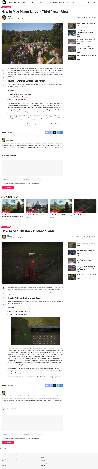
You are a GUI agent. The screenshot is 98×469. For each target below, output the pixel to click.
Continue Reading (5, 449)
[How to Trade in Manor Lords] (85, 206)
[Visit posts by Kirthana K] (4, 17)
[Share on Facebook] (82, 17)
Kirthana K (9, 16)
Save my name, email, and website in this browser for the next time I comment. (21, 183)
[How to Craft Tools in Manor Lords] (37, 206)
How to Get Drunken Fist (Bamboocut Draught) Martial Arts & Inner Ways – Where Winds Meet (86, 48)
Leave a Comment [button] (8, 410)
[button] (89, 2)
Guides (78, 25)
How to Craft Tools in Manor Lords (19, 97)
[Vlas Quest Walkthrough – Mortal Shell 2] (72, 57)
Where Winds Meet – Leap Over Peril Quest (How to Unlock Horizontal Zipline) (86, 32)
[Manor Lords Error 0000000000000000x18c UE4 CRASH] (13, 206)
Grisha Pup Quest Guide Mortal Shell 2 (86, 23)
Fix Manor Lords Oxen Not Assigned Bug (61, 215)
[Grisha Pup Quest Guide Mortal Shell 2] (72, 26)
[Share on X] (84, 17)
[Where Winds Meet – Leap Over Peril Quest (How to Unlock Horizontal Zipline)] (72, 33)
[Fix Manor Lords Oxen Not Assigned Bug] (61, 206)
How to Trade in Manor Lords (18, 99)
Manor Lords (6, 7)
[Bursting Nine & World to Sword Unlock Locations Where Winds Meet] (72, 41)
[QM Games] (4, 2)
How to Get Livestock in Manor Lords (20, 94)
